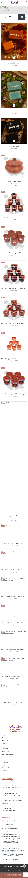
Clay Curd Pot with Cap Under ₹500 (11, 796)
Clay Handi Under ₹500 (8, 781)
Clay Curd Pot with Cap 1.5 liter (14, 543)
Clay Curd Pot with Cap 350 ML (14, 703)
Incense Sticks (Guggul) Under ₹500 (11, 836)
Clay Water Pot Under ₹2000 (9, 810)
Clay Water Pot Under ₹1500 (9, 808)
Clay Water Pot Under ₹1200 (9, 806)
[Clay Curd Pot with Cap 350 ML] (14, 692)
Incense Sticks (6, 832)
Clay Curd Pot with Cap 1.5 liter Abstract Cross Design (14, 570)
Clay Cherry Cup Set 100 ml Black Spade (14, 394)
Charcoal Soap (14, 146)
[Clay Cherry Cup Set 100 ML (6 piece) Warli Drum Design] (14, 308)
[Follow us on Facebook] (12, 870)
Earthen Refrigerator (8, 826)
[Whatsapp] (19, 870)
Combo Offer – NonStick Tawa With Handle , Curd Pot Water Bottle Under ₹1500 (13, 854)
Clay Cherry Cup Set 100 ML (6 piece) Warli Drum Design (14, 323)
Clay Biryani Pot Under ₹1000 (9, 785)
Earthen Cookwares (7, 778)
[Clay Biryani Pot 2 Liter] (14, 166)
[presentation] (21, 17)
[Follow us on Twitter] (9, 870)
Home (2, 10)
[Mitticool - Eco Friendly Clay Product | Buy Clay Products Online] (15, 2)
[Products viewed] (24, 866)
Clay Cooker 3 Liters (14, 516)
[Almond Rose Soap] (14, 42)
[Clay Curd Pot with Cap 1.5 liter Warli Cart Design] (14, 639)
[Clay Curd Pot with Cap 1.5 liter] (14, 532)
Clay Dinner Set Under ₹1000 (9, 798)
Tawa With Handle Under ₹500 (9, 783)
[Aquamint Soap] (14, 89)
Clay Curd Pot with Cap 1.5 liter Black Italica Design (14, 596)
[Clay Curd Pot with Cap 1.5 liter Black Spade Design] (14, 612)
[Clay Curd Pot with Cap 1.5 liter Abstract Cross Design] (14, 559)
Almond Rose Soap (14, 63)
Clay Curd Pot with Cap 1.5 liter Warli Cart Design (14, 650)
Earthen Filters (6, 817)
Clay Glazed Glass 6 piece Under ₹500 (12, 800)
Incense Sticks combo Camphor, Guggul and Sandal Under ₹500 (10, 841)
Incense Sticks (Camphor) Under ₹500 (11, 834)
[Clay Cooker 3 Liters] (14, 457)
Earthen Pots (5, 803)
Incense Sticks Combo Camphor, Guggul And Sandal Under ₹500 (10, 858)
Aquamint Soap (14, 111)
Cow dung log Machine (8, 824)
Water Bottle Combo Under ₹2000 (10, 848)
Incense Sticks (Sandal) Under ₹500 (11, 839)
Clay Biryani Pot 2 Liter (14, 181)
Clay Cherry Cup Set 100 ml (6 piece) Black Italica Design (14, 288)
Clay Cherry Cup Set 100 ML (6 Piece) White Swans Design (14, 359)
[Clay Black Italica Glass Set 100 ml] (14, 202)
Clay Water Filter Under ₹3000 (9, 820)
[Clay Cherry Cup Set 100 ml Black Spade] (14, 378)
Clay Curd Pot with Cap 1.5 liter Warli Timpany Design (14, 676)
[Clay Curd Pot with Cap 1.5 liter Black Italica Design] (14, 585)
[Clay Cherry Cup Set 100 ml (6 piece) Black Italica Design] (14, 273)
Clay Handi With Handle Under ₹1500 (11, 787)
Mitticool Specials (7, 822)
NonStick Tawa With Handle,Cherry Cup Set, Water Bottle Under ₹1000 (13, 851)
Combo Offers (6, 846)
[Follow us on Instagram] (17, 870)
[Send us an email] (14, 870)
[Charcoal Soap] (14, 131)
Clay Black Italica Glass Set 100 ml (14, 218)
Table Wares (5, 791)
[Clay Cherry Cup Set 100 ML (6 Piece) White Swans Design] (14, 343)
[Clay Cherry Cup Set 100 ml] (14, 237)
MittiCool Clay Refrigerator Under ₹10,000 (13, 828)
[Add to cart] (14, 57)
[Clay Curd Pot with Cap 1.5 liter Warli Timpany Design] (14, 665)
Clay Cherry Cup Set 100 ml (14, 253)
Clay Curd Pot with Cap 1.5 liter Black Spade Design (14, 623)
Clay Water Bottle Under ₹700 (9, 793)
